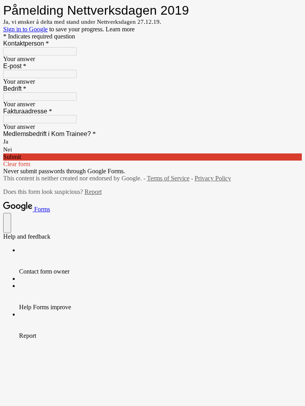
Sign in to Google (25, 29)
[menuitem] (160, 261)
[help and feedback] (7, 223)
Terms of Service (168, 178)
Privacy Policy (213, 178)
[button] (152, 157)
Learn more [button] (120, 29)
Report (93, 191)
